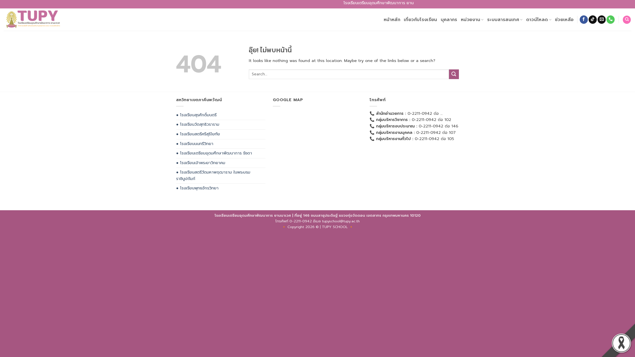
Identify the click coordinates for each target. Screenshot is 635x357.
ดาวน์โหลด (537, 19)
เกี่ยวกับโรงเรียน (420, 19)
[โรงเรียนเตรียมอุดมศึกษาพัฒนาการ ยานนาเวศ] (34, 19)
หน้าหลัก (392, 19)
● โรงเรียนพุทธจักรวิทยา (197, 188)
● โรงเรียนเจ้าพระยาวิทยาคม (200, 163)
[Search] (627, 20)
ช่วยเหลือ (564, 19)
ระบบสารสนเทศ (503, 19)
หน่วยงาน (470, 19)
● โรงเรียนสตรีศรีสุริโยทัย (198, 134)
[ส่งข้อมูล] (454, 74)
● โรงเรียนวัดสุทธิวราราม (197, 124)
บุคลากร (449, 19)
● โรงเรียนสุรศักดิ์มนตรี (196, 115)
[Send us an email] (602, 19)
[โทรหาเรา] (610, 19)
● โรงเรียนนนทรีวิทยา (194, 144)
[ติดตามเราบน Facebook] (584, 19)
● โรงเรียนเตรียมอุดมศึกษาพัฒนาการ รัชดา (214, 153)
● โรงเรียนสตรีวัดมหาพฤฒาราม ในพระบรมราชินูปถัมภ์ (213, 175)
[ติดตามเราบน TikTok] (593, 19)
